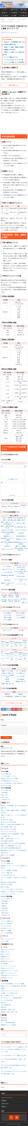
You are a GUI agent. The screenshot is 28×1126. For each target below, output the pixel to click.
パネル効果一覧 (20, 533)
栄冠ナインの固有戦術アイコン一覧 (11, 846)
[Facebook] (11, 1117)
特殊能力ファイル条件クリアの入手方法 (12, 891)
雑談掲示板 (7, 694)
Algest (2, 1087)
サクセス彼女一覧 (23, 12)
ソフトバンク (16, 659)
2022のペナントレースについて (10, 991)
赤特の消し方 (7, 546)
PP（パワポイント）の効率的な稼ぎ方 (12, 998)
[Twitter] (17, 1117)
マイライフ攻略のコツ (7, 566)
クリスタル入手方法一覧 (7, 572)
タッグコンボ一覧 (7, 615)
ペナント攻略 (20, 630)
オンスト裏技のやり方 (11, 57)
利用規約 (3, 1100)
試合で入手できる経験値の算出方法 (11, 848)
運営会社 (3, 1106)
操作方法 (7, 679)
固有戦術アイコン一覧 (20, 539)
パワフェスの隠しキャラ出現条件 (14, 62)
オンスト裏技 (14, 15)
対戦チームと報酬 (7, 617)
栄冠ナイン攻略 (23, 9)
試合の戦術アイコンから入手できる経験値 (13, 843)
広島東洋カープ (5, 956)
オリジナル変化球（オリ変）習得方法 (11, 783)
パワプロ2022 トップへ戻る (14, 703)
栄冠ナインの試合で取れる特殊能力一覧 (12, 824)
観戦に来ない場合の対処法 (8, 882)
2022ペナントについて (7, 630)
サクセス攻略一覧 (14, 12)
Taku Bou (14, 32)
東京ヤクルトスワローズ (8, 949)
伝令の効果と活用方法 (20, 536)
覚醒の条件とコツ (7, 536)
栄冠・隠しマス (4, 12)
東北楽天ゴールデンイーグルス (10, 970)
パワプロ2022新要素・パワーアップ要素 (12, 983)
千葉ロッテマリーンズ (7, 968)
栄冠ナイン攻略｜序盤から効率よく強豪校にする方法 (14, 520)
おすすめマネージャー (20, 615)
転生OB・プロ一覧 (14, 9)
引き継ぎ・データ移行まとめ (7, 673)
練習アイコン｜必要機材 (21, 546)
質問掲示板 (20, 694)
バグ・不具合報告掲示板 (7, 696)
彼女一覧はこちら (14, 85)
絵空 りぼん (5, 797)
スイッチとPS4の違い (20, 676)
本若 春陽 (4, 792)
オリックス (3, 659)
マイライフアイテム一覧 (21, 584)
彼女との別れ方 (7, 580)
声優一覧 (7, 681)
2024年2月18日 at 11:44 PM (7, 748)
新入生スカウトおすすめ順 (7, 530)
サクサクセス (12, 495)
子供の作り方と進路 (21, 576)
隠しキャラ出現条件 (21, 613)
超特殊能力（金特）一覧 (21, 681)
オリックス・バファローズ (8, 966)
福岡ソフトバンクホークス (8, 973)
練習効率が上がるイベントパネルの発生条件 (13, 850)
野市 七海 (4, 903)
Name (2, 720)
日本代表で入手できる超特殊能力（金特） (13, 834)
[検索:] (14, 1035)
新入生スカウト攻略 (21, 523)
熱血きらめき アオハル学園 (10, 778)
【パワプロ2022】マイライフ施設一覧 (12, 1055)
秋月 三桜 (4, 795)
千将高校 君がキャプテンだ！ (10, 781)
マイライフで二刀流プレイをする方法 (11, 889)
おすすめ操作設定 (20, 679)
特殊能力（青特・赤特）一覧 (7, 683)
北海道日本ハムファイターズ (9, 975)
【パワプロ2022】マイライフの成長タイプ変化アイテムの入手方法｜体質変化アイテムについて (14, 1049)
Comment (3, 725)
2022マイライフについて (7, 569)
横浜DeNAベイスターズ (7, 961)
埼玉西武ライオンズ (6, 978)
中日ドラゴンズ (5, 959)
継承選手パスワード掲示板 (20, 696)
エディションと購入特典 (21, 671)
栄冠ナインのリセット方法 (7, 549)
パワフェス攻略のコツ (7, 613)
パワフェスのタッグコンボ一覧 (13, 60)
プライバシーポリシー (7, 1097)
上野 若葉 (4, 901)
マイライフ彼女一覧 (4, 15)
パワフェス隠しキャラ (23, 15)
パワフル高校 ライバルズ (12, 479)
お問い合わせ (5, 1103)
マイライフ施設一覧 (21, 569)
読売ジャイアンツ (6, 954)
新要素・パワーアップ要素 (7, 671)
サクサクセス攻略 (6, 785)
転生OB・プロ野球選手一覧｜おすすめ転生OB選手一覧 (14, 517)
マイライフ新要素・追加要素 (9, 870)
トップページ (4, 9)
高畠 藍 (4, 906)
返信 (3, 756)
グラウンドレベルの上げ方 (20, 530)
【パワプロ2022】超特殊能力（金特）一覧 (13, 1059)
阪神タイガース (5, 952)
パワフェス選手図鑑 (21, 617)
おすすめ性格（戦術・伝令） (20, 527)
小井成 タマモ (6, 800)
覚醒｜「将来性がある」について (10, 838)
